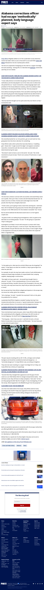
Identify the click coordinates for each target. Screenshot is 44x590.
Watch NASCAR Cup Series (16, 568)
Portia (2, 543)
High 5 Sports (36, 528)
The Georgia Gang (4, 544)
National (3, 525)
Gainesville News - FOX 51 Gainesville (4, 566)
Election (25, 537)
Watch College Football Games (15, 564)
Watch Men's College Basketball (16, 572)
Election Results (26, 542)
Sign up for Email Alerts (15, 547)
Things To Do (25, 530)
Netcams (14, 524)
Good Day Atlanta (25, 521)
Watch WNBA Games (16, 576)
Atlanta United (37, 526)
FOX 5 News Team (15, 543)
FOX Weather (14, 530)
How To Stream (15, 539)
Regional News (5, 559)
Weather (14, 521)
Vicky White (4, 58)
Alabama (19, 445)
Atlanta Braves (37, 522)
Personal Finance (37, 539)
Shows (3, 537)
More (27, 2)
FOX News (3, 27)
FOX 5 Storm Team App (16, 527)
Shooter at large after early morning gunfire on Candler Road (12, 485)
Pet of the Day (26, 528)
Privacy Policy (23, 510)
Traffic (13, 529)
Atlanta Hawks (37, 525)
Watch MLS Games (15, 577)
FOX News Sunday (4, 534)
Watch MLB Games (16, 566)
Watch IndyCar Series (16, 570)
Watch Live (3, 553)
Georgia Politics (26, 540)
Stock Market (36, 543)
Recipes (24, 529)
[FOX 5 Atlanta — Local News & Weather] (5, 2)
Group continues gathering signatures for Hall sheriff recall (12, 475)
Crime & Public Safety (5, 524)
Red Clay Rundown (4, 542)
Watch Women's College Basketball (15, 574)
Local (2, 522)
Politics (2, 528)
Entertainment (4, 530)
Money (36, 537)
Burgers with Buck (26, 524)
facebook (36, 584)
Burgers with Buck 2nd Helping (4, 552)
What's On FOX (4, 555)
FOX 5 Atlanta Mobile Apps (5, 533)
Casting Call (25, 525)
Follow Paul (25, 526)
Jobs (13, 548)
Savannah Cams (15, 525)
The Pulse (3, 540)
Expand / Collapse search (42, 2)
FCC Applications (15, 552)
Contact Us (14, 544)
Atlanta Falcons (37, 524)
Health (2, 529)
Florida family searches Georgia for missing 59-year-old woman (13, 470)
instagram (40, 584)
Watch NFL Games (15, 562)
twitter (38, 584)
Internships (14, 550)
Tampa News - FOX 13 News (5, 562)
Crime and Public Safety (9, 27)
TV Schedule (3, 556)
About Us (14, 537)
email (42, 584)
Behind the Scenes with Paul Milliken (4, 548)
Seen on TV (14, 540)
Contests (14, 542)
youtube (33, 584)
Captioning (14, 554)
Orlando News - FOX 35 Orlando (5, 564)
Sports (36, 521)
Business (36, 542)
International (3, 526)
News (24, 445)
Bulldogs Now (4, 546)
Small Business (37, 544)
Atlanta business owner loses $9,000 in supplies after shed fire (12, 480)
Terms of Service (22, 511)
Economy (36, 540)
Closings (13, 522)
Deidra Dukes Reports (5, 550)
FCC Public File (15, 551)
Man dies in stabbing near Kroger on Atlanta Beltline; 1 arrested (13, 465)
